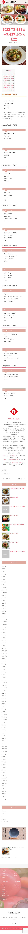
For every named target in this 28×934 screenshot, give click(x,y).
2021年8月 (4, 725)
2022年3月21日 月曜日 (8, 76)
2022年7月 (4, 695)
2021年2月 (4, 740)
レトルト (3, 811)
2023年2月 (4, 677)
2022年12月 (4, 682)
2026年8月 (4, 566)
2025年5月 (4, 605)
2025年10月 (4, 592)
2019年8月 (4, 788)
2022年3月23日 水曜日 (8, 80)
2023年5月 (4, 669)
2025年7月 (4, 600)
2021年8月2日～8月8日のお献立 (17, 524)
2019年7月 (4, 791)
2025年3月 (4, 611)
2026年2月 (4, 582)
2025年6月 (4, 603)
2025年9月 (4, 595)
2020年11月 (4, 748)
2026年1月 (4, 584)
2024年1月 (4, 648)
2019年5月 (4, 796)
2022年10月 (4, 687)
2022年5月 (4, 701)
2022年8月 (4, 693)
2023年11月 (4, 653)
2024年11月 (4, 621)
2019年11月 (4, 780)
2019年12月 (4, 778)
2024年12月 (4, 619)
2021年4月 (4, 735)
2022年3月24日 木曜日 (8, 83)
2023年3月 (4, 674)
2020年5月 (4, 764)
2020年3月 (4, 770)
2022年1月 (4, 711)
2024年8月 (4, 629)
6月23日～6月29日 (14, 542)
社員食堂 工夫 (5, 821)
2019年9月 (4, 785)
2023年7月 (4, 664)
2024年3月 (4, 642)
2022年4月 (4, 703)
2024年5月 (4, 637)
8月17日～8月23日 (14, 515)
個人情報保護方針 (5, 875)
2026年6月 (4, 571)
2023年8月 (4, 661)
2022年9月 (4, 690)
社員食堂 (3, 819)
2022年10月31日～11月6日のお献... (18, 506)
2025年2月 (4, 613)
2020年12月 (4, 746)
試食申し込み (4, 891)
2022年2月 (4, 709)
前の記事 (8, 478)
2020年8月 (4, 756)
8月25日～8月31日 (14, 533)
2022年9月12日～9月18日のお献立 (17, 551)
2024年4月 (4, 640)
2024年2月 (4, 645)
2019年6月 (4, 793)
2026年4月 (4, 576)
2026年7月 (4, 568)
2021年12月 (4, 714)
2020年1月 (4, 775)
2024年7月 (4, 632)
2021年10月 (4, 719)
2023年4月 (4, 672)
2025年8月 (4, 597)
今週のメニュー (16, 42)
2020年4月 (4, 767)
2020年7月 (4, 759)
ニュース (3, 901)
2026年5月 (4, 574)
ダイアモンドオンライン (9, 455)
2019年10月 (4, 783)
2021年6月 (4, 730)
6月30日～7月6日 (14, 497)
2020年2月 (4, 772)
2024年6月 (4, 635)
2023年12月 (4, 650)
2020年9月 (4, 754)
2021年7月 (4, 727)
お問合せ (3, 877)
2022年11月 (4, 685)
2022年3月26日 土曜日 (8, 87)
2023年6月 (4, 666)
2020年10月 (4, 751)
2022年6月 (4, 698)
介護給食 (3, 889)
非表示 (9, 70)
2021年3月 (4, 738)
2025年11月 (4, 590)
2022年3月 (4, 706)
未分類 (3, 816)
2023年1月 (4, 680)
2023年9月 (4, 658)
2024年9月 (4, 627)
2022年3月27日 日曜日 (8, 90)
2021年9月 (4, 722)
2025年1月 (4, 616)
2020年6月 (4, 762)
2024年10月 (4, 624)
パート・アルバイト (17, 887)
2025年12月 (4, 587)
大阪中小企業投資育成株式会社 (10, 459)
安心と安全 (16, 873)
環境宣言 (16, 875)
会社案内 (3, 873)
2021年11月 (4, 717)
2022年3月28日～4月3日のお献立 (17, 488)
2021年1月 (4, 743)
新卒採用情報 (16, 885)
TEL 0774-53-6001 (5, 895)
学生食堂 (3, 887)
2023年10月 (4, 656)
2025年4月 (4, 608)
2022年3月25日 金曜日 (8, 85)
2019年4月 (4, 799)
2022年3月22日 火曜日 (8, 78)
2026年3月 (4, 579)
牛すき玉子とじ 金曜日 (9, 74)
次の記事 (20, 478)
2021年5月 (4, 732)
